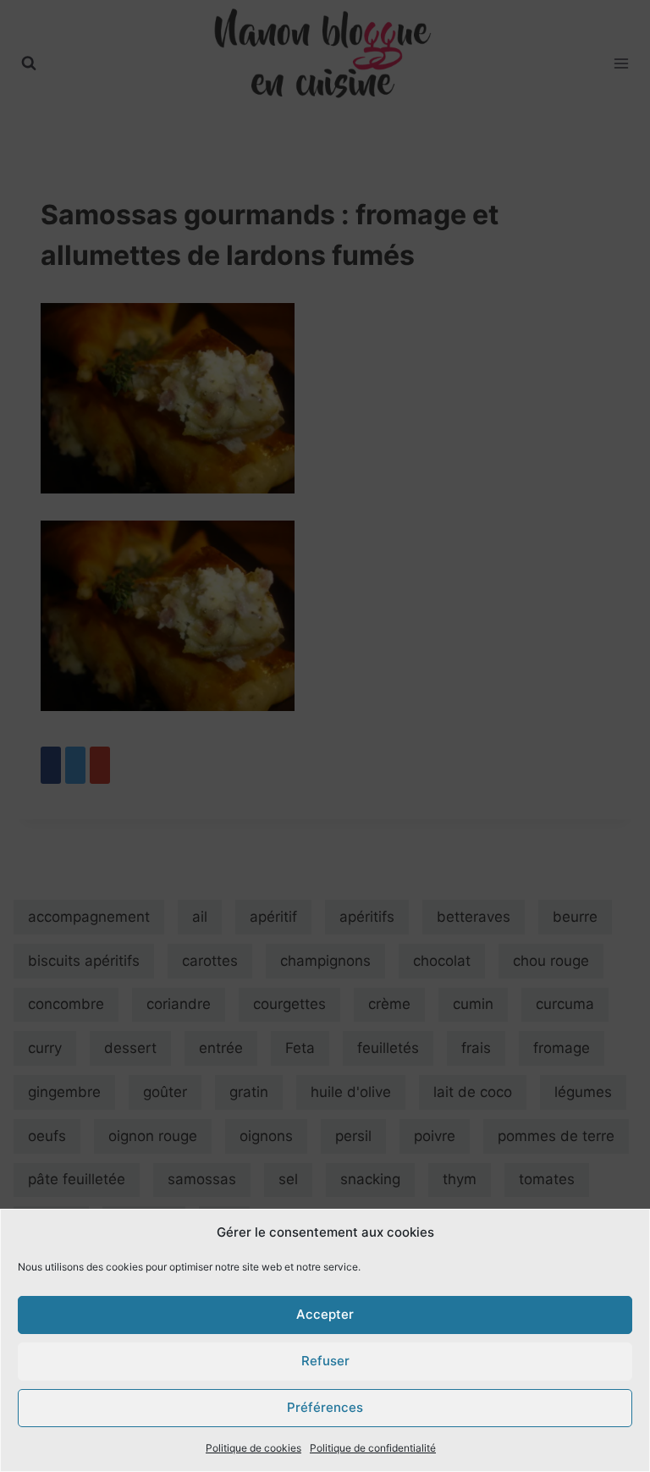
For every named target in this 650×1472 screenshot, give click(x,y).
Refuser (325, 1361)
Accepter (325, 1314)
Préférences (325, 1407)
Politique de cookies (253, 1448)
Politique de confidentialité (373, 1448)
